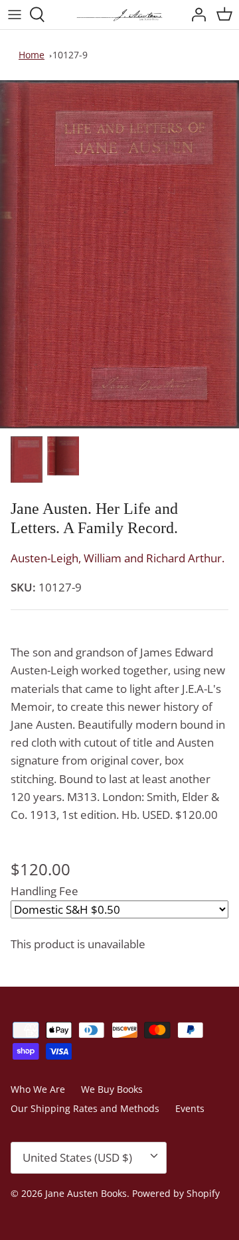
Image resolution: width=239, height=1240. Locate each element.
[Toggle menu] (14, 14)
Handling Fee (44, 891)
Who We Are (38, 1089)
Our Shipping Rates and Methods (85, 1108)
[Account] (195, 14)
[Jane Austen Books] (119, 14)
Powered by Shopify (176, 1193)
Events (189, 1108)
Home (31, 54)
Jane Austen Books (86, 1193)
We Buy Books (112, 1089)
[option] (119, 254)
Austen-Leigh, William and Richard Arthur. (117, 558)
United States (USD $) (77, 1157)
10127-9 (70, 54)
